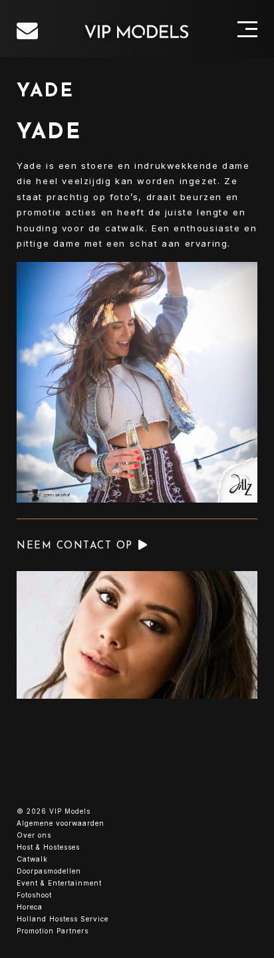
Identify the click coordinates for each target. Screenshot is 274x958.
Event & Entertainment (59, 883)
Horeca (30, 907)
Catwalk (32, 859)
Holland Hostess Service (62, 919)
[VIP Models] (137, 32)
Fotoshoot (34, 895)
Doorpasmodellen (49, 871)
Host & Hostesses (48, 847)
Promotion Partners (52, 931)
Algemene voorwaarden (60, 823)
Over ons (34, 835)
